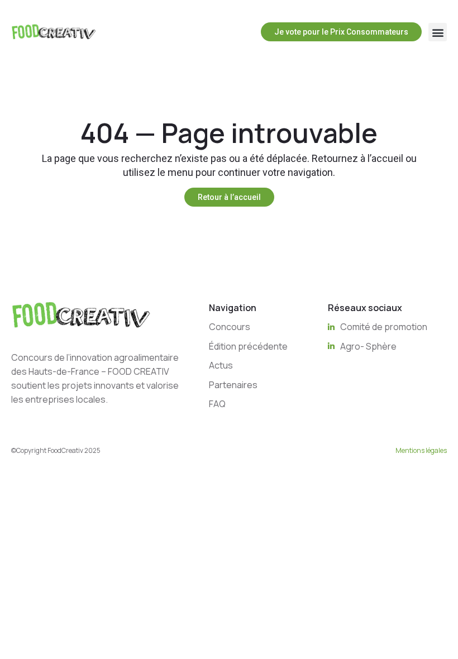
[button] (437, 32)
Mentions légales (421, 450)
